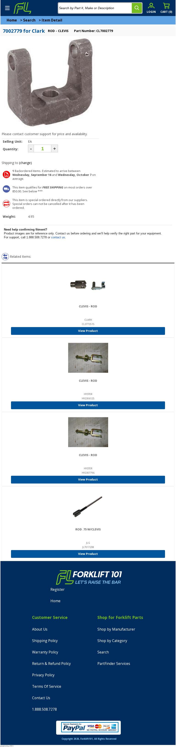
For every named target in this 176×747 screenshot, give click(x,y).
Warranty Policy (45, 652)
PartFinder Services (113, 663)
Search (29, 20)
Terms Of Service (46, 686)
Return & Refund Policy (51, 663)
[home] (22, 8)
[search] (137, 8)
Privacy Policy (43, 675)
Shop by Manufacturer (116, 629)
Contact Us (41, 698)
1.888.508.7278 (44, 709)
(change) (25, 163)
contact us (58, 237)
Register (57, 589)
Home (12, 20)
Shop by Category (112, 640)
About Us (39, 629)
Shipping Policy (45, 640)
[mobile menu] (7, 8)
